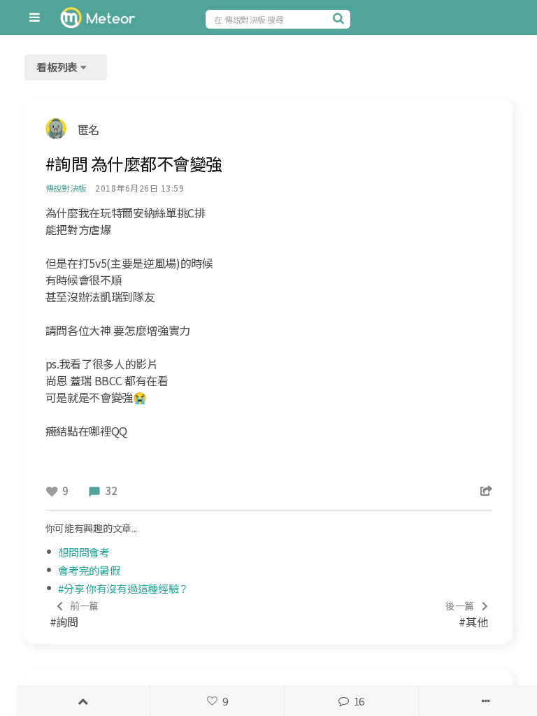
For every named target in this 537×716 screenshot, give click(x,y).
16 (359, 701)
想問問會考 (84, 552)
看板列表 (58, 66)
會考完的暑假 (89, 570)
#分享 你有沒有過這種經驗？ (123, 588)
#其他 (466, 614)
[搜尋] (340, 18)
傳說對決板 (66, 188)
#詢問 (74, 614)
